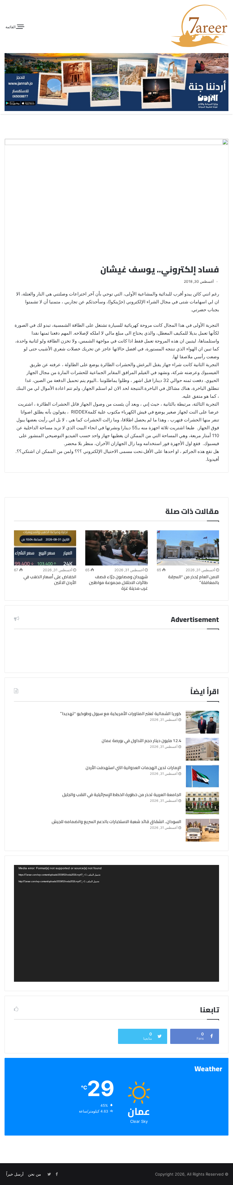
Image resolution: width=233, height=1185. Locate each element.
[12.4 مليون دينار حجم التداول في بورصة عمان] (202, 749)
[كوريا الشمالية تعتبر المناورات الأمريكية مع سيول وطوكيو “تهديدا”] (202, 722)
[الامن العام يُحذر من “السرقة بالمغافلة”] (188, 547)
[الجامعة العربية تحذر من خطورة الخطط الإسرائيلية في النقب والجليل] (202, 803)
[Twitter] (49, 1174)
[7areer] (199, 26)
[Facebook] (56, 1174)
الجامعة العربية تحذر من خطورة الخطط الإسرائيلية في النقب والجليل (121, 794)
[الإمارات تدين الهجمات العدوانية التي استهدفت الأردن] (202, 776)
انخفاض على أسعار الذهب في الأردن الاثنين (49, 579)
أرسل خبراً (15, 1174)
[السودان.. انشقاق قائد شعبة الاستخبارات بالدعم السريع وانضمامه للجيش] (202, 830)
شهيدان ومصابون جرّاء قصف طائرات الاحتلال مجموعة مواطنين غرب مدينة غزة (118, 582)
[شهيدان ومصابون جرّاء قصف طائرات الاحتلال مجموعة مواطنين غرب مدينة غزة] (116, 547)
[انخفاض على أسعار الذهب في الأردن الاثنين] (45, 547)
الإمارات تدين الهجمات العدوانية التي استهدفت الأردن (133, 767)
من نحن (34, 1174)
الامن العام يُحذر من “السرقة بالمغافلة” (193, 579)
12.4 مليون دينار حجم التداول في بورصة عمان (141, 740)
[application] (116, 923)
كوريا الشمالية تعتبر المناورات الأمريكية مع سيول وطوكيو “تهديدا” (120, 713)
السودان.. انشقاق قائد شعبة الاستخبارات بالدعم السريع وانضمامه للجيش (116, 821)
